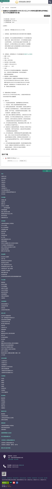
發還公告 (3, 331)
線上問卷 (3, 237)
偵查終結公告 (4, 327)
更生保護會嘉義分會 (5, 190)
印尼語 (2, 378)
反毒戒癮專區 (4, 294)
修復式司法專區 (4, 288)
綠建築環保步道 (4, 217)
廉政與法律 (3, 411)
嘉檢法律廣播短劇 (5, 368)
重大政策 (3, 194)
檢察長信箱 (3, 231)
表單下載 (3, 258)
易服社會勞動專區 (5, 296)
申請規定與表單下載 (5, 321)
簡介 (2, 173)
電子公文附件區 (4, 351)
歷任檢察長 (3, 178)
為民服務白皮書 (4, 229)
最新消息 (3, 325)
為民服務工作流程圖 (5, 270)
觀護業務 (3, 282)
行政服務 (3, 402)
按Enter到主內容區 (5, 1)
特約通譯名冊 (4, 274)
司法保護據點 (4, 286)
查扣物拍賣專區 (13, 7)
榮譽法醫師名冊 (4, 272)
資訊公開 (7, 7)
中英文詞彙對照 (4, 392)
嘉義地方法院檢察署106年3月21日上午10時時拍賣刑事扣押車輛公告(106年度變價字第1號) (25, 12)
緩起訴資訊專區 (4, 292)
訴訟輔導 (3, 254)
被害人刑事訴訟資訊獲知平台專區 (8, 247)
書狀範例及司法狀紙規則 (6, 260)
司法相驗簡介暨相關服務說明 (7, 245)
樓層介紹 (3, 203)
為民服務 (3, 220)
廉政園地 (3, 413)
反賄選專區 (3, 301)
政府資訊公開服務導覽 (6, 315)
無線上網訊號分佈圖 (5, 211)
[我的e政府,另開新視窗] (11, 482)
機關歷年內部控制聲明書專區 (7, 345)
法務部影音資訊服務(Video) (7, 372)
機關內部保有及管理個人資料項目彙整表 (9, 343)
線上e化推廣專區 (4, 227)
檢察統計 (3, 400)
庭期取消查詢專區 (5, 249)
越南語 (2, 380)
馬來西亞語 (3, 388)
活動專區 (3, 298)
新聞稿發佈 (3, 329)
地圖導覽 (3, 201)
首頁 (3, 7)
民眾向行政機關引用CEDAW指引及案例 (9, 243)
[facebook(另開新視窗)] (17, 482)
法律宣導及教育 (4, 415)
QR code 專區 (4, 225)
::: (0, 5)
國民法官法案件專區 (5, 447)
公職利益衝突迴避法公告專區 (7, 417)
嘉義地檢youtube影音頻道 (6, 366)
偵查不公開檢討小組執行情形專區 (8, 349)
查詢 (50, 2)
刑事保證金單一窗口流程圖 (7, 268)
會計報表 (3, 339)
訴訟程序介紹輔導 (5, 256)
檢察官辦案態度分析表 (6, 239)
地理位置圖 (10, 459)
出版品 (2, 341)
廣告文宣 (3, 335)
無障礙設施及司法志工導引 (7, 213)
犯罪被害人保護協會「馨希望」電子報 (9, 444)
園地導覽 (3, 398)
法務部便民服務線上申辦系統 (7, 223)
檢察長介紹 (3, 176)
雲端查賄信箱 (4, 235)
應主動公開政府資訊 (5, 323)
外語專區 (3, 375)
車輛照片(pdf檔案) (28, 54)
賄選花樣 (3, 307)
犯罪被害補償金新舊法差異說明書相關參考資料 (11, 276)
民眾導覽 (3, 197)
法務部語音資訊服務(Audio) (7, 370)
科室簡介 (3, 184)
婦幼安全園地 (4, 284)
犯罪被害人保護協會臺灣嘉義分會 (8, 192)
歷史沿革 (3, 180)
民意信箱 (3, 233)
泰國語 (2, 382)
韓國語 (2, 386)
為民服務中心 (4, 188)
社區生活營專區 (4, 290)
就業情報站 (3, 429)
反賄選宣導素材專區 (5, 309)
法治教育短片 (4, 360)
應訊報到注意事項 (5, 262)
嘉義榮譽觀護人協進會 (6, 432)
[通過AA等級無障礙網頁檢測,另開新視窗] (5, 482)
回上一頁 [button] (47, 15)
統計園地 (3, 395)
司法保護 (3, 279)
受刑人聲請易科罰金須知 (6, 264)
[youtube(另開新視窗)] (14, 482)
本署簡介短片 (4, 362)
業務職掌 (3, 186)
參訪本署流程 (4, 215)
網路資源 (3, 423)
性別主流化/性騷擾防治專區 (7, 347)
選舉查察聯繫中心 (5, 303)
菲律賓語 (3, 390)
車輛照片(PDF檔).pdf (13, 158)
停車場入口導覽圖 (5, 205)
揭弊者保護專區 (4, 419)
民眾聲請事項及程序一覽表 (7, 266)
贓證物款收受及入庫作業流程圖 (8, 333)
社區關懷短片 (4, 364)
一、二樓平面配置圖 (5, 207)
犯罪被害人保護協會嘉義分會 (8, 440)
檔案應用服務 (4, 241)
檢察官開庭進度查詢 (5, 427)
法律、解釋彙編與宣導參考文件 (8, 317)
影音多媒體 (4, 358)
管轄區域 (3, 182)
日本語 (2, 384)
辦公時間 (16, 459)
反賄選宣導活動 (4, 305)
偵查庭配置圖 (4, 209)
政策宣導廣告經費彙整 (6, 319)
